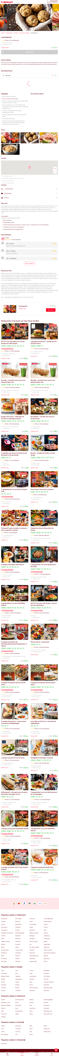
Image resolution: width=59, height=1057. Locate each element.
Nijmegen (31, 936)
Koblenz (31, 999)
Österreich (4, 1043)
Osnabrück (46, 1008)
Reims (31, 1034)
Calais (2, 1031)
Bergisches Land (5, 1002)
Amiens (3, 1026)
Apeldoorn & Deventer (7, 933)
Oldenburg (46, 1005)
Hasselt (17, 982)
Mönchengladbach (48, 999)
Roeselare (46, 973)
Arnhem (3, 936)
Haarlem (17, 956)
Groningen (18, 953)
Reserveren (51, 310)
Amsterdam (4, 930)
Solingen (3, 1017)
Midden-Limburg (33, 933)
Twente (46, 927)
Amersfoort (4, 927)
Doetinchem (18, 924)
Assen (2, 938)
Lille (16, 1034)
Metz (30, 1026)
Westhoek (46, 990)
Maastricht (32, 930)
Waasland (46, 985)
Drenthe (17, 930)
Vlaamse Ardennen (49, 982)
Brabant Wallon (5, 976)
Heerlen (17, 958)
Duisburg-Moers (19, 999)
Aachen (3, 999)
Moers (31, 1011)
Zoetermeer (47, 958)
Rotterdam (32, 958)
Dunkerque (18, 1026)
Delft (2, 956)
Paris (30, 1031)
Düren (17, 1002)
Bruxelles (3, 985)
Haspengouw (18, 979)
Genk (16, 970)
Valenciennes (47, 1031)
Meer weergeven (29, 263)
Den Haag (3, 961)
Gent (16, 973)
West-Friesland (48, 950)
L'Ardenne (18, 990)
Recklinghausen (48, 1011)
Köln (30, 1005)
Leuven (31, 970)
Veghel (45, 941)
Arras (2, 1029)
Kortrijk (17, 987)
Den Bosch (4, 958)
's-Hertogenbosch (48, 918)
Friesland (17, 944)
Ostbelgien (46, 970)
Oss (30, 944)
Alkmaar (3, 921)
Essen (16, 1008)
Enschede (17, 938)
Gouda (17, 947)
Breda (2, 947)
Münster (46, 1002)
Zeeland (46, 956)
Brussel (3, 982)
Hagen (17, 1014)
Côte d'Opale (4, 1034)
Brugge (3, 979)
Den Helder (18, 918)
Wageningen (47, 944)
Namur (31, 985)
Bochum (3, 1008)
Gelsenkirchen (19, 1011)
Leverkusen (32, 1008)
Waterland (46, 947)
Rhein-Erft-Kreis (48, 1014)
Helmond (17, 961)
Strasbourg (46, 1029)
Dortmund (3, 1014)
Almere (3, 924)
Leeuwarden (32, 924)
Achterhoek (4, 918)
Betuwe (3, 944)
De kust (3, 990)
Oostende (32, 990)
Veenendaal (47, 938)
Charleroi (3, 987)
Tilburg (45, 924)
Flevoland (17, 941)
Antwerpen (4, 973)
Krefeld (31, 1002)
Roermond (32, 953)
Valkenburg (47, 936)
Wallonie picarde (48, 987)
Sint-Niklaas (47, 976)
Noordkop (32, 938)
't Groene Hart (19, 950)
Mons (30, 982)
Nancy (31, 1029)
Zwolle (45, 961)
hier (5, 98)
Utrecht (46, 933)
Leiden (31, 927)
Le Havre (17, 1031)
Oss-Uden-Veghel (34, 947)
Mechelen (32, 979)
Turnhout (46, 979)
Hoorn (31, 921)
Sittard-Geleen (48, 921)
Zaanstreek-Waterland (49, 953)
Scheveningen (33, 961)
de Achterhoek (5, 950)
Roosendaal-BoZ (33, 956)
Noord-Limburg (33, 941)
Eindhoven (18, 936)
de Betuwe (4, 953)
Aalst (2, 970)
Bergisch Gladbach (6, 1005)
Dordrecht (18, 927)
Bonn (2, 1011)
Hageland (17, 976)
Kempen (17, 985)
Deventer (17, 921)
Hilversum (32, 918)
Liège (30, 973)
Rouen (45, 1026)
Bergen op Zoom (5, 941)
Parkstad (31, 950)
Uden (45, 930)
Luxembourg (32, 976)
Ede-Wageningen (19, 933)
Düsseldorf (18, 1005)
